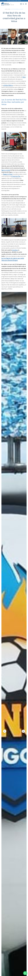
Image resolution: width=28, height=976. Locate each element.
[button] (3, 731)
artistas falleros (8, 85)
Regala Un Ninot (8, 174)
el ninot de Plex (15, 176)
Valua (24, 77)
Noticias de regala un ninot (17, 9)
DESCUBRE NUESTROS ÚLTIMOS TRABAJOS (14, 0)
